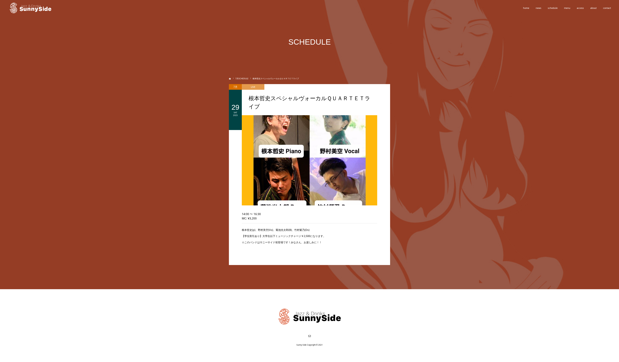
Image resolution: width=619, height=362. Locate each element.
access (580, 8)
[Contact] (309, 336)
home (526, 8)
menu (567, 8)
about (593, 8)
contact (607, 8)
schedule (553, 8)
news (538, 8)
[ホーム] (230, 78)
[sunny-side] (30, 8)
